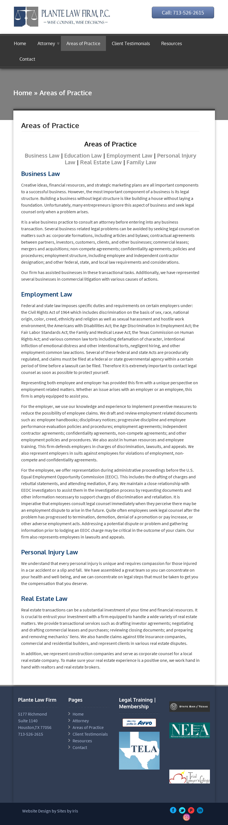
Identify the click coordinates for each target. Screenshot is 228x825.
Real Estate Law (101, 162)
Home (20, 43)
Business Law (42, 155)
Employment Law (129, 155)
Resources (171, 43)
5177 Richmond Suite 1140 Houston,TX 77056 (34, 720)
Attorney (46, 43)
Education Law (83, 155)
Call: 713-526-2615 (183, 12)
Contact (27, 59)
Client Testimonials (131, 43)
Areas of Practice (83, 43)
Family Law (141, 162)
